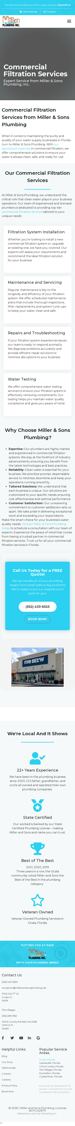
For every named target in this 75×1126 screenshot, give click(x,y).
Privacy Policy (9, 1085)
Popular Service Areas (53, 1051)
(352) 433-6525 (10, 981)
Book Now (8, 1091)
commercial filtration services (22, 211)
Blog (4, 1056)
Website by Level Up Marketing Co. (37, 1113)
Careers (6, 1079)
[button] (69, 21)
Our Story (7, 1062)
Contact (6, 1073)
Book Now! (37, 619)
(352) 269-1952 (9, 1015)
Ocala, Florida (47, 1059)
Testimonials (9, 1067)
